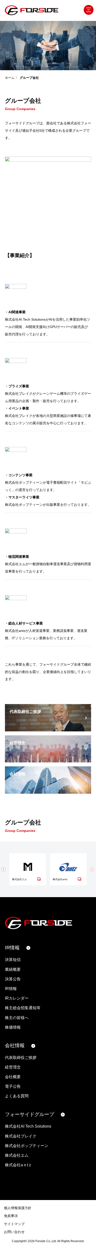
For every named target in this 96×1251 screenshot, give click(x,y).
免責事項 (11, 1216)
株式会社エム (17, 1155)
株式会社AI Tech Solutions (28, 1126)
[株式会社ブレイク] (30, 376)
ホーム (10, 78)
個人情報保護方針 (18, 1208)
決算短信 (13, 959)
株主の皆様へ (17, 1018)
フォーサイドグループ (29, 1114)
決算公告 (13, 979)
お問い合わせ (14, 1232)
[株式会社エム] (30, 546)
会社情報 (15, 1045)
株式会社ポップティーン (26, 1146)
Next (92, 869)
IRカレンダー (17, 998)
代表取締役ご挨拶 (20, 1057)
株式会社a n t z (18, 1165)
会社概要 (13, 1077)
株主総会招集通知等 (22, 1008)
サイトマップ (14, 1224)
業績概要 (13, 969)
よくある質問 (17, 1096)
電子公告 (13, 1086)
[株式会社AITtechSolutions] (30, 302)
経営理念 (13, 1067)
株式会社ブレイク (20, 1136)
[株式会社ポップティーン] (30, 465)
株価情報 (13, 1027)
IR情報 (12, 947)
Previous (3, 869)
